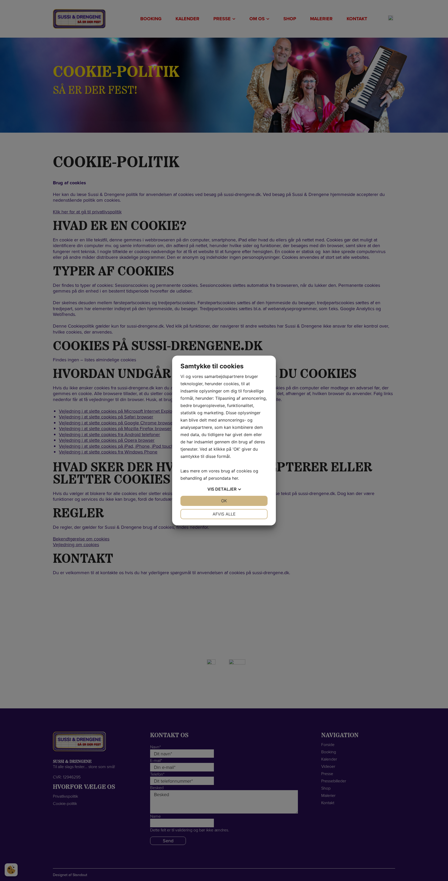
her (235, 478)
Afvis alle (224, 514)
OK (224, 500)
